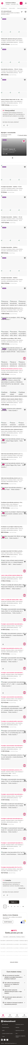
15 (23, 906)
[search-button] (21, 3)
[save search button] (25, 11)
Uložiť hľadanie (8, 922)
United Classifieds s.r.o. (12, 1043)
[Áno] (4, 125)
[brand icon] (2, 3)
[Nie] (7, 125)
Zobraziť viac (21, 118)
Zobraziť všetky (14, 962)
